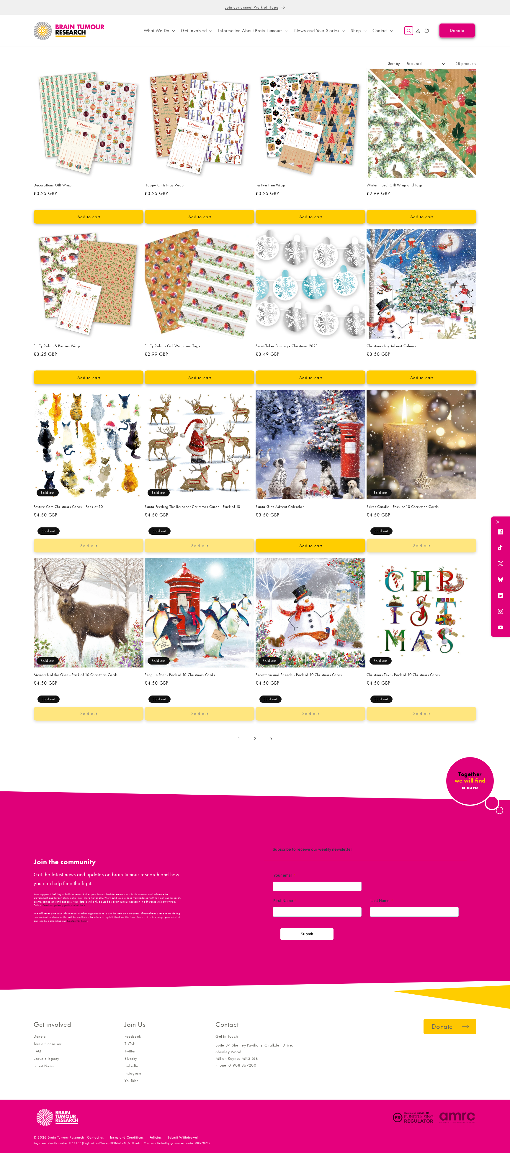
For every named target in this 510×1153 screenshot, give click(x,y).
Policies (156, 1137)
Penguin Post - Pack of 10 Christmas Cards (180, 675)
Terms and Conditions (127, 1137)
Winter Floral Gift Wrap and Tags (395, 185)
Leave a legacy (46, 1058)
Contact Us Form (77, 920)
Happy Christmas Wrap (164, 185)
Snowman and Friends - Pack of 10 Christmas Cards (299, 675)
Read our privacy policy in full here (63, 905)
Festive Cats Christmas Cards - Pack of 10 (68, 506)
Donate (40, 1036)
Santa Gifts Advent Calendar (280, 506)
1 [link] (239, 738)
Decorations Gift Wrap (53, 185)
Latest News (44, 1066)
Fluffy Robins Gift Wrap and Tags (172, 346)
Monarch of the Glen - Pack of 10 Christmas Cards (76, 675)
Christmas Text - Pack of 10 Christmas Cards (403, 675)
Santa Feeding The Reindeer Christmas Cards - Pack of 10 (192, 506)
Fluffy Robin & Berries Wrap (57, 346)
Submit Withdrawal (182, 1137)
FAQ (37, 1051)
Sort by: (394, 63)
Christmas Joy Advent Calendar (393, 346)
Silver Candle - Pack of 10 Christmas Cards (403, 506)
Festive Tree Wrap (270, 185)
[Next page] (270, 738)
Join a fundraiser (47, 1044)
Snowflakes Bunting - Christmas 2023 (287, 346)
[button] (158, 31)
